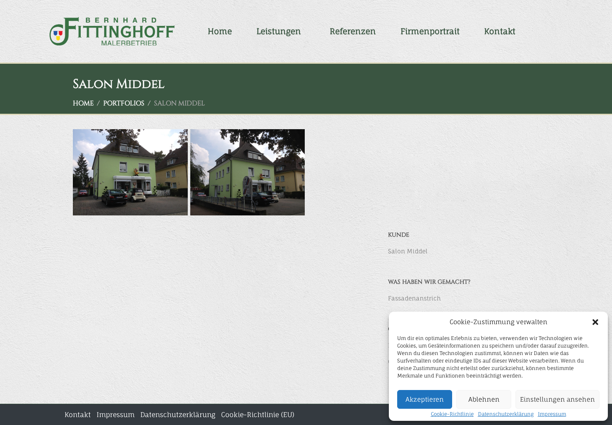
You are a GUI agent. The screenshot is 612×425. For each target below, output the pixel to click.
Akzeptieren (425, 399)
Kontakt (499, 31)
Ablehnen (484, 399)
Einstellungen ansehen (557, 399)
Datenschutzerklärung (506, 414)
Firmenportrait (430, 31)
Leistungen (278, 31)
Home (220, 31)
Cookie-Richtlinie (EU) (257, 414)
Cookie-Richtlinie (452, 414)
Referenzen (353, 31)
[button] (595, 322)
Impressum (552, 414)
